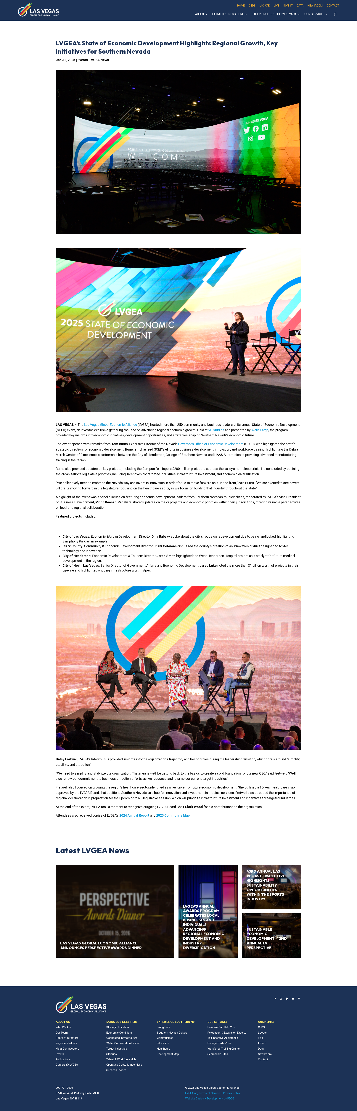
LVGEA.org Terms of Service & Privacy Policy (212, 1093)
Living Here (163, 1027)
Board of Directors (67, 1038)
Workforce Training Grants (224, 1048)
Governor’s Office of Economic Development (210, 444)
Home (241, 5)
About (199, 14)
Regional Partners (66, 1043)
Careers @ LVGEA (67, 1064)
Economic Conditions (119, 1032)
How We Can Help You (221, 1027)
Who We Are (63, 1027)
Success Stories (116, 1070)
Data (300, 5)
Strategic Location (117, 1027)
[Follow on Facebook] (275, 999)
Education (163, 1043)
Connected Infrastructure (121, 1038)
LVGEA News (99, 60)
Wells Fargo (259, 430)
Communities (165, 1038)
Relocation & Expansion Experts (227, 1032)
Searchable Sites (218, 1054)
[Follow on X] (281, 999)
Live (276, 5)
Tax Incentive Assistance (223, 1038)
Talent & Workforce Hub (121, 1059)
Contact (333, 5)
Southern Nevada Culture (172, 1032)
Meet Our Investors (67, 1048)
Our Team (62, 1032)
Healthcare (163, 1048)
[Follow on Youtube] (293, 999)
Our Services (314, 14)
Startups (111, 1054)
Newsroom (315, 5)
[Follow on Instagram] (299, 999)
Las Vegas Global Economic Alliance (110, 425)
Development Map (168, 1054)
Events (83, 60)
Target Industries (116, 1048)
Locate (265, 5)
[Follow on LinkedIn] (287, 999)
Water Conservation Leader (123, 1043)
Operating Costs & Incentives (124, 1064)
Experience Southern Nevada (274, 14)
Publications (63, 1059)
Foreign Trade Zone (219, 1043)
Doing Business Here (228, 14)
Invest (288, 5)
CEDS (252, 5)
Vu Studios (216, 430)
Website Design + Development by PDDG (209, 1098)
